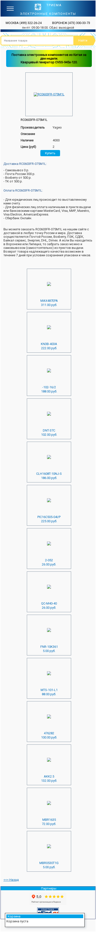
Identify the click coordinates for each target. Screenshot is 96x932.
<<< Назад (11, 880)
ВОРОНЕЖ (71, 23)
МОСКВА (24, 23)
